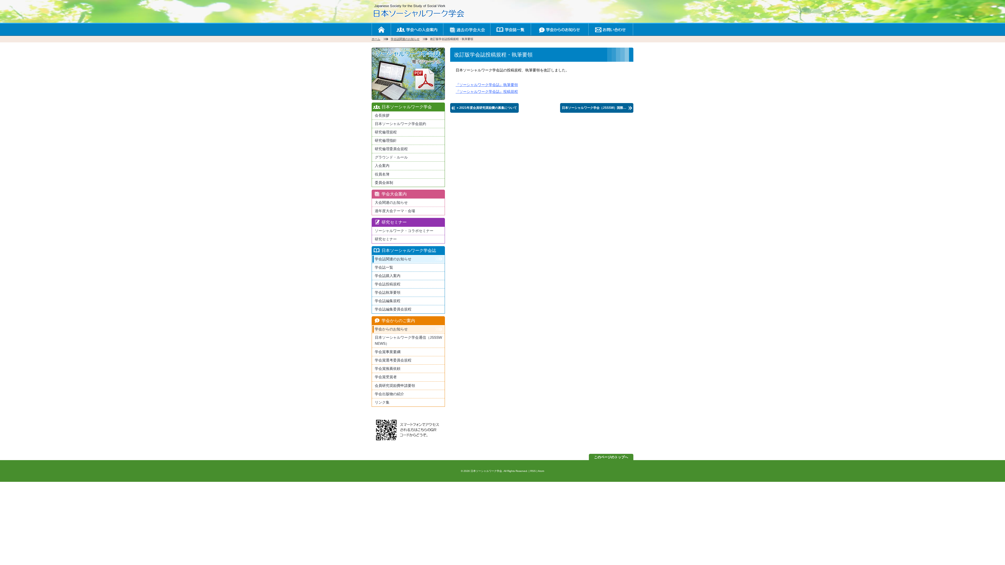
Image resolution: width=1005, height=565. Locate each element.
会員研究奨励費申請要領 (395, 385)
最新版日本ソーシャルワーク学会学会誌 (408, 74)
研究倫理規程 (386, 132)
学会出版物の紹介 (389, 394)
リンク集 (382, 402)
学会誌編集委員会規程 (393, 309)
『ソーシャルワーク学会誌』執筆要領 (487, 85)
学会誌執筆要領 (387, 292)
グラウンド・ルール (391, 157)
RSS (533, 471)
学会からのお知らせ (559, 29)
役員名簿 (382, 174)
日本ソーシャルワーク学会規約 (400, 124)
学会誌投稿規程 (387, 284)
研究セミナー (386, 239)
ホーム (381, 29)
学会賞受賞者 (386, 377)
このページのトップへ (611, 457)
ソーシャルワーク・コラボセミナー (404, 231)
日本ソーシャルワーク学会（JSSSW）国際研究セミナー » (597, 107)
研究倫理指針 (386, 140)
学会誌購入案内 (387, 276)
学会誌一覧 (510, 29)
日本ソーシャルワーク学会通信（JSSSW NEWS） (408, 340)
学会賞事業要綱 (387, 352)
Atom (541, 471)
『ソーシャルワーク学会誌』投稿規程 (487, 91)
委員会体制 (384, 182)
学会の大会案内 (466, 29)
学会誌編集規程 (387, 301)
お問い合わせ (610, 29)
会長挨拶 (382, 115)
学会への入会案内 (417, 29)
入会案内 (382, 165)
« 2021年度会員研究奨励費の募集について (487, 107)
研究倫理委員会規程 (391, 149)
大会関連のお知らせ (391, 202)
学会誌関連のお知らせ (405, 39)
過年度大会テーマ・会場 (395, 211)
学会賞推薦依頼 (387, 368)
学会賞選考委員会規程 (393, 360)
